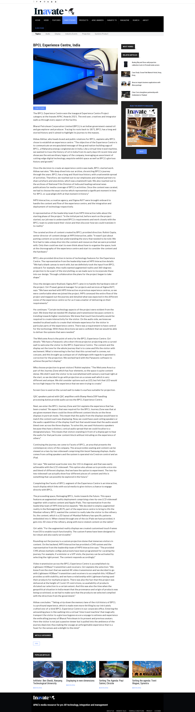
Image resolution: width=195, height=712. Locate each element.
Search (136, 20)
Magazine (124, 20)
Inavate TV (112, 20)
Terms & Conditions (136, 711)
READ (141, 151)
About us (110, 711)
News (46, 20)
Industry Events (71, 34)
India (36, 643)
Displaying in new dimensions (80, 680)
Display (57, 34)
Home (37, 20)
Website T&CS (121, 711)
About (146, 20)
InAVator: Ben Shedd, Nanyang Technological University (47, 682)
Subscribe (39, 28)
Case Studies (69, 20)
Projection (86, 34)
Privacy (149, 711)
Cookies (157, 711)
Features (56, 20)
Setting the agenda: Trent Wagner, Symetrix (144, 682)
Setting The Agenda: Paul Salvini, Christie (111, 682)
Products (83, 20)
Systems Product (101, 34)
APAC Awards (98, 20)
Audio (48, 34)
